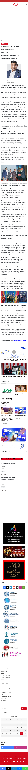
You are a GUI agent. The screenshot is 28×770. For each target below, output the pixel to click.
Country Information (5, 675)
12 (10, 727)
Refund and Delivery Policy (7, 688)
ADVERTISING (21, 756)
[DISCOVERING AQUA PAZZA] (21, 388)
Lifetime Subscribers (5, 677)
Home (3, 40)
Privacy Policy (4, 690)
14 (17, 727)
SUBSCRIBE (11, 758)
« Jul (2, 739)
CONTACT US (23, 758)
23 (25, 730)
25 (6, 733)
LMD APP (3, 694)
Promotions (3, 700)
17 (2, 730)
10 (2, 727)
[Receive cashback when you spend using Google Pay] (21, 410)
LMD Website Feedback (6, 696)
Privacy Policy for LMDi (6, 692)
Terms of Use (4, 685)
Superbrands (4, 679)
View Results (3, 474)
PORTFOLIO (5, 758)
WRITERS (15, 756)
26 (10, 733)
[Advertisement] (14, 25)
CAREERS (17, 758)
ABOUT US (10, 756)
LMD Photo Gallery (5, 683)
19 (10, 730)
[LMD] (14, 4)
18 (6, 730)
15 (21, 727)
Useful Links (3, 698)
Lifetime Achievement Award (7, 681)
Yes (4, 466)
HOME (5, 756)
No (3, 468)
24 (2, 733)
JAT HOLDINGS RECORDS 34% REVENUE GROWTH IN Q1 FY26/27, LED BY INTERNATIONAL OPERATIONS (7, 401)
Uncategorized (8, 40)
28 (17, 733)
